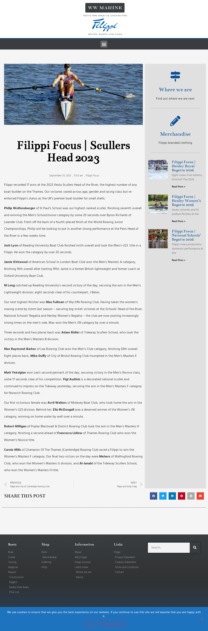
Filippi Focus (92, 176)
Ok (90, 624)
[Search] (195, 548)
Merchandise (175, 134)
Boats (12, 544)
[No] (201, 619)
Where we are (175, 89)
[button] (104, 44)
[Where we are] (175, 76)
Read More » (178, 186)
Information (84, 544)
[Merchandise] (175, 121)
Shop (45, 544)
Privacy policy (111, 624)
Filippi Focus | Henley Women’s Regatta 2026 (186, 200)
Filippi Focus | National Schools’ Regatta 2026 (186, 235)
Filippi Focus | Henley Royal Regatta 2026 (183, 166)
